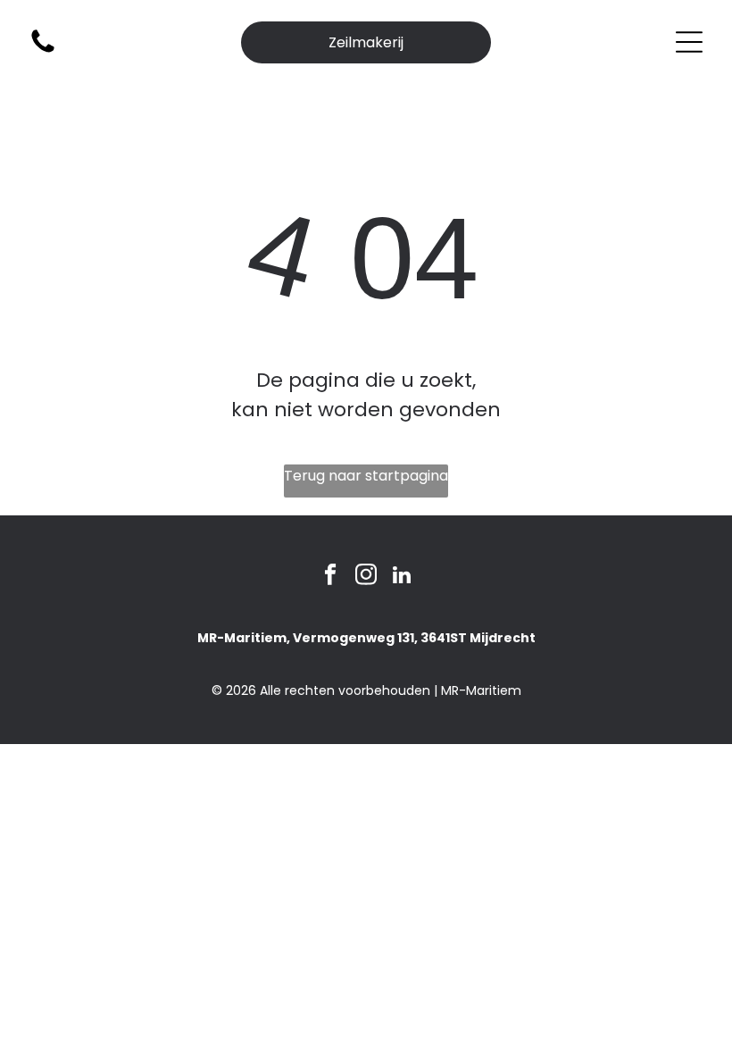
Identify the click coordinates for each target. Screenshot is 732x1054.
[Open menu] (689, 42)
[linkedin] (402, 577)
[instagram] (366, 577)
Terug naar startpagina (366, 475)
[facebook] (330, 577)
